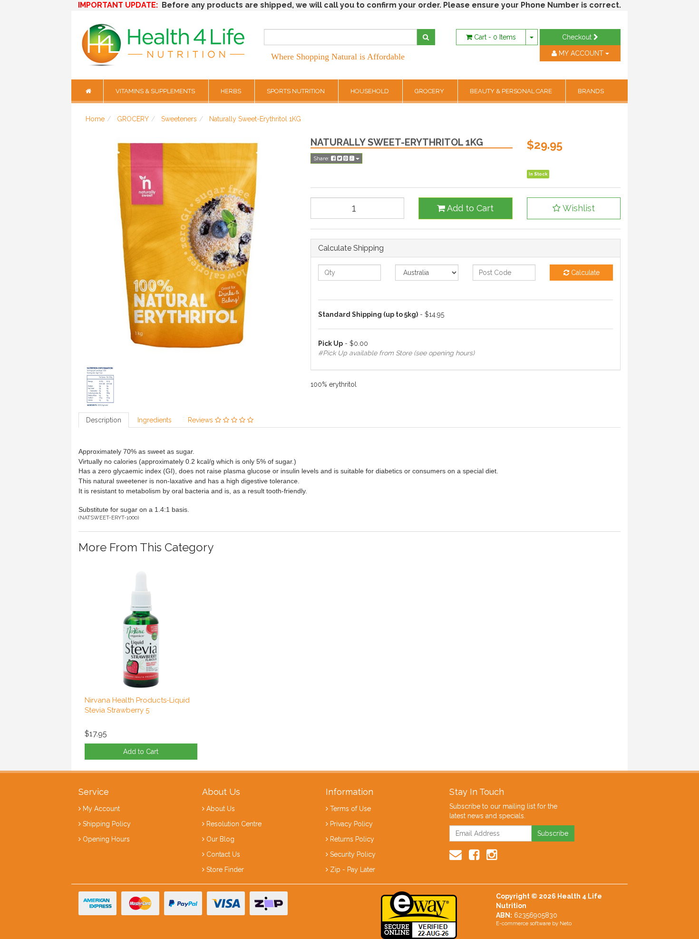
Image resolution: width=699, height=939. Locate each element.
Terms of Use (350, 808)
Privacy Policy (351, 824)
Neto (566, 923)
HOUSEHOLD (370, 91)
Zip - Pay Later (352, 869)
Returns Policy (352, 839)
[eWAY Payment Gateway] (419, 914)
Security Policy (353, 854)
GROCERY (430, 91)
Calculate (584, 272)
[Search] (426, 37)
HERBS (232, 91)
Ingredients (154, 420)
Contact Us (223, 854)
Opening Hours (106, 839)
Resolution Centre (234, 824)
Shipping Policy (107, 824)
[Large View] (100, 386)
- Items (495, 37)
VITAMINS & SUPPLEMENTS (156, 91)
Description (103, 420)
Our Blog (220, 839)
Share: (322, 158)
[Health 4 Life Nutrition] (164, 40)
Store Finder (225, 869)
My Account (101, 808)
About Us (220, 808)
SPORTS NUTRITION (296, 91)
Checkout (577, 37)
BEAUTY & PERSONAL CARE (511, 91)
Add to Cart (469, 208)
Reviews (201, 420)
